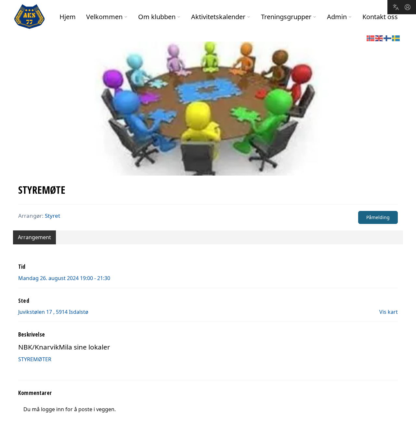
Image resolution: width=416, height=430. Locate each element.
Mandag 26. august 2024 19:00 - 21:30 (64, 278)
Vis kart (388, 311)
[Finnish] (388, 37)
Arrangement (34, 237)
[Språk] (396, 7)
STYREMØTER (34, 359)
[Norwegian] (371, 37)
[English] (379, 37)
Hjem (67, 16)
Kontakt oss (380, 16)
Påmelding (378, 217)
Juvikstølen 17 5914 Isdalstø (53, 311)
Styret (52, 215)
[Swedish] (396, 37)
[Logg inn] (407, 7)
